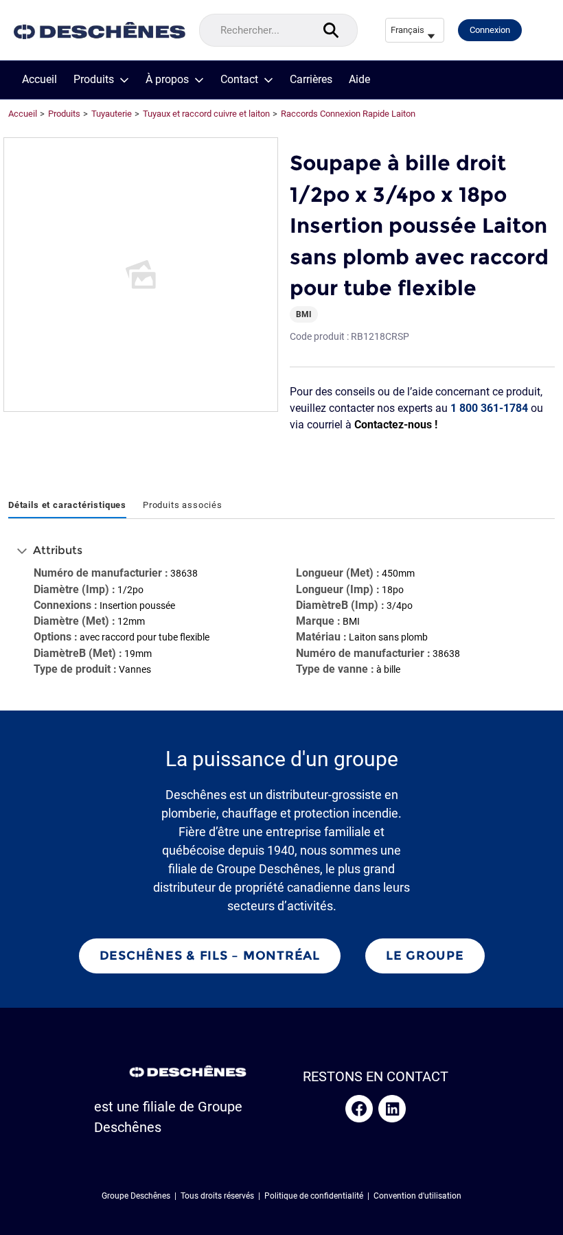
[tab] (67, 506)
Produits (93, 79)
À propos (167, 79)
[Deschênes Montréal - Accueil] (99, 30)
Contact (239, 79)
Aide (359, 79)
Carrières (311, 79)
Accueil (39, 79)
